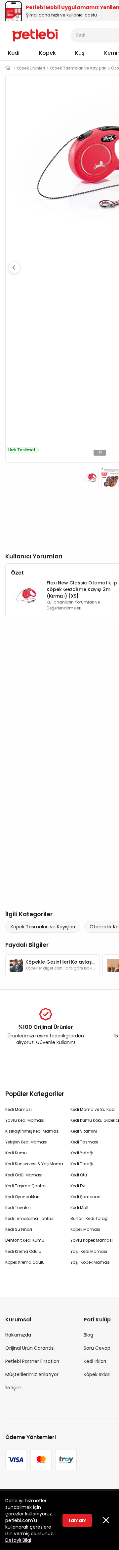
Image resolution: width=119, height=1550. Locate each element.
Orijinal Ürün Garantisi (30, 1348)
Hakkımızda (18, 1335)
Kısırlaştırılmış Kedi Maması (32, 1131)
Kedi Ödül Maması (23, 1175)
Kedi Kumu (16, 1153)
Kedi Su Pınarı (18, 1229)
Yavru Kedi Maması (24, 1120)
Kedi (14, 53)
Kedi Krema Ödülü (23, 1251)
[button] (14, 267)
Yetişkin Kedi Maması (26, 1142)
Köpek (47, 53)
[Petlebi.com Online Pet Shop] (35, 34)
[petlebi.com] (8, 68)
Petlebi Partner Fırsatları (32, 1361)
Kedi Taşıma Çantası (26, 1186)
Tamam (77, 1520)
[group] (52, 965)
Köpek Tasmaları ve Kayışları (43, 926)
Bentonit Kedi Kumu (24, 1240)
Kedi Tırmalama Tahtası (30, 1218)
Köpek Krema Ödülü (25, 1262)
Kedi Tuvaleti (18, 1207)
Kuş (80, 53)
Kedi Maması (18, 1109)
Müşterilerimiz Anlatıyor (32, 1374)
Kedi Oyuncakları (22, 1196)
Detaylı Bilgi (18, 1540)
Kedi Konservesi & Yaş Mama (34, 1164)
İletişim (13, 1387)
